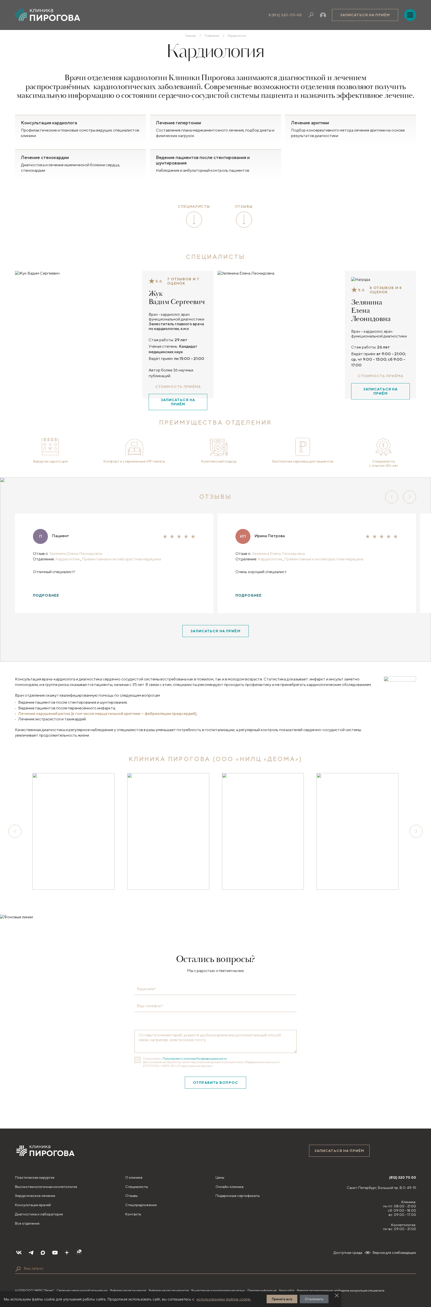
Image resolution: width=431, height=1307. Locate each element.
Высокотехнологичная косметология (46, 1187)
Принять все (282, 1299)
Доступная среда (347, 1253)
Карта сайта (286, 1290)
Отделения (211, 35)
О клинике (133, 1177)
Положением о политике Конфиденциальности (195, 1058)
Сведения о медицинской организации (82, 1290)
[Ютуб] (55, 1253)
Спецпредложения (141, 1205)
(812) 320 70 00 (402, 1177)
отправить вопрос (215, 1083)
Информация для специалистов (169, 1290)
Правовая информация (262, 1290)
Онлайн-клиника (229, 1187)
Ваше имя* (146, 989)
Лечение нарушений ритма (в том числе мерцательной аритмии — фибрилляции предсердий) (107, 713)
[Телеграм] (31, 1253)
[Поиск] (311, 15)
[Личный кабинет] (323, 15)
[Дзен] (67, 1253)
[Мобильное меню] (410, 15)
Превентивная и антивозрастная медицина (121, 559)
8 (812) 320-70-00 (285, 15)
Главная (190, 35)
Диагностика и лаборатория (39, 1214)
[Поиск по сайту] (18, 1269)
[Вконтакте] (19, 1253)
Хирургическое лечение (35, 1196)
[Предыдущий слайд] (391, 496)
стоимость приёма (178, 387)
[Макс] (43, 1253)
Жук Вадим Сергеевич (177, 298)
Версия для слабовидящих (394, 1253)
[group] (73, 831)
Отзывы (131, 1196)
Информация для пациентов (128, 1290)
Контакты (133, 1214)
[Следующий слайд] (409, 496)
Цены (220, 1177)
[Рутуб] (79, 1253)
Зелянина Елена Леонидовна (370, 310)
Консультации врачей (33, 1205)
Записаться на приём (365, 15)
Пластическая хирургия (34, 1177)
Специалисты (136, 1187)
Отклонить (314, 1299)
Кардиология (67, 559)
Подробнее (46, 595)
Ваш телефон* (150, 1006)
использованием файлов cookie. (224, 1299)
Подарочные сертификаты (238, 1196)
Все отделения (27, 1223)
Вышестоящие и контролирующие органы (218, 1290)
